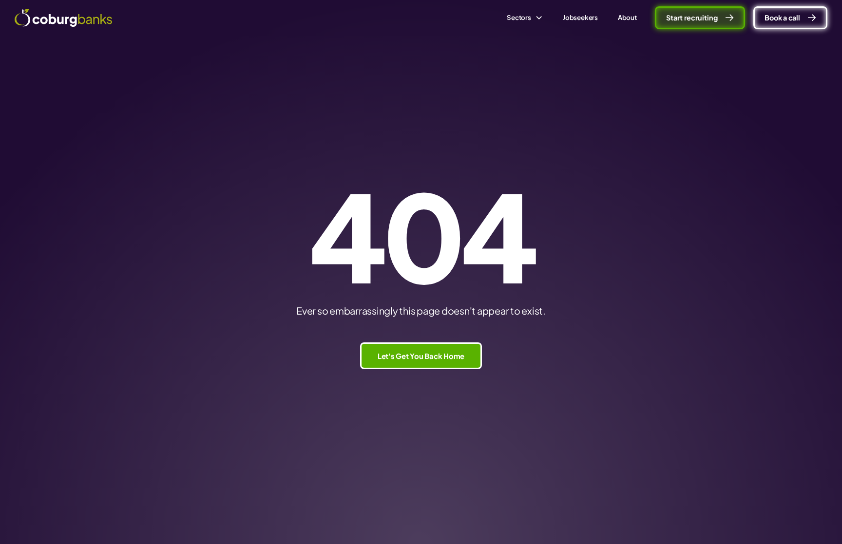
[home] (63, 18)
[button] (525, 17)
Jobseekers (580, 17)
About (627, 17)
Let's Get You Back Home (421, 356)
